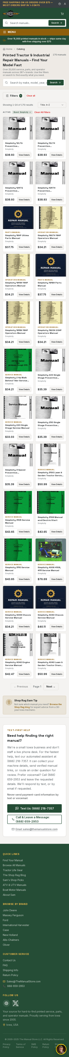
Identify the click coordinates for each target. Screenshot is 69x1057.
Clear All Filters (42, 112)
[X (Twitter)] (15, 1003)
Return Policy (10, 975)
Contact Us (9, 960)
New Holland (10, 934)
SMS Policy (34, 1045)
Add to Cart (21, 128)
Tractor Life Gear (13, 870)
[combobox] (34, 23)
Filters (15, 95)
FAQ (5, 965)
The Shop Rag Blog (14, 875)
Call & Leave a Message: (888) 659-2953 (33, 819)
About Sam (9, 894)
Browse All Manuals (14, 865)
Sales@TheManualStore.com (24, 981)
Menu (12, 31)
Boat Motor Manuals (14, 889)
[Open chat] (61, 1049)
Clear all (31, 95)
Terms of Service (20, 1045)
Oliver (6, 944)
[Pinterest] (6, 1003)
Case (6, 929)
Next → (50, 686)
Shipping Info (10, 970)
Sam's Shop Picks (13, 879)
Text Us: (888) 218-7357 (37, 808)
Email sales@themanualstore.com (37, 829)
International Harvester (16, 925)
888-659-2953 (16, 985)
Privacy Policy (6, 1045)
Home (9, 49)
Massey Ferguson (13, 915)
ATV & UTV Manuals (14, 884)
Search (55, 22)
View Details (24, 155)
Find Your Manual (13, 860)
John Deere (10, 910)
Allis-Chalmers (11, 939)
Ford (5, 920)
